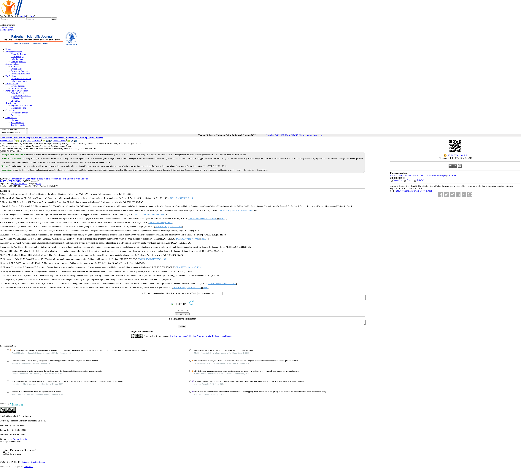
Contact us (10, 110)
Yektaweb (28, 466)
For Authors (10, 76)
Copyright (15, 100)
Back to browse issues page (311, 135)
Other (38, 183)
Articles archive (12, 64)
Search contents (17, 122)
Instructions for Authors (21, 78)
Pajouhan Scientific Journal (33, 462)
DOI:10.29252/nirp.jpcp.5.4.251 (188, 267)
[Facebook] (440, 194)
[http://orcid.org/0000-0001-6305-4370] (44, 141)
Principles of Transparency (16, 91)
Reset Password (7, 30)
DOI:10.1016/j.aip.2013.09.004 (168, 226)
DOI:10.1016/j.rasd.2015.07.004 (233, 210)
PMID (251, 210)
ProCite (424, 175)
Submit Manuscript (19, 81)
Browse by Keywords (20, 74)
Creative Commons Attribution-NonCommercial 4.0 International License (201, 336)
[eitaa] (469, 194)
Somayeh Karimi (34, 140)
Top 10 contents (18, 125)
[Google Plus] (464, 194)
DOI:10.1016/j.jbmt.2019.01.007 (187, 287)
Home (8, 49)
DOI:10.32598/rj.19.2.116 (181, 198)
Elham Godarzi (59, 140)
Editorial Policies (18, 93)
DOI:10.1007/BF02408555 (147, 214)
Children (84, 179)
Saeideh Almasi (6, 140)
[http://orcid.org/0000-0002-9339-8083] (17, 141)
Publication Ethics (18, 98)
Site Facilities (11, 117)
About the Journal (18, 54)
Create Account (6, 27)
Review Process (18, 86)
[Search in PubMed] (24, 141)
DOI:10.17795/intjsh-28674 (160, 222)
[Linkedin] (458, 194)
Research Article (20, 183)
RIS (400, 175)
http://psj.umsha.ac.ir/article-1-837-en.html (414, 191)
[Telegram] (452, 194)
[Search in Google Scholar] (21, 141)
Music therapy (37, 179)
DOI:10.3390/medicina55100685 (203, 218)
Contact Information (19, 113)
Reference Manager (437, 175)
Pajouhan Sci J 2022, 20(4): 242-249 (282, 135)
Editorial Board (17, 59)
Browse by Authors (19, 71)
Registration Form (18, 108)
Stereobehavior (73, 179)
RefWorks (451, 175)
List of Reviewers (18, 88)
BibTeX (393, 175)
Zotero (409, 180)
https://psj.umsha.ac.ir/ (17, 439)
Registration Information (21, 105)
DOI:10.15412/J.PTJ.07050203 (152, 259)
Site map (14, 120)
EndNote (407, 175)
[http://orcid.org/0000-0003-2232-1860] (68, 141)
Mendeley (397, 180)
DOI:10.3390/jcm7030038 (187, 239)
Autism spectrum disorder (55, 179)
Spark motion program (20, 179)
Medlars (416, 175)
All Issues (15, 66)
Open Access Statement (21, 95)
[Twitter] (446, 194)
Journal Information (13, 52)
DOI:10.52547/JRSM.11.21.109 (222, 283)
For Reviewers (11, 83)
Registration (10, 103)
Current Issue (16, 69)
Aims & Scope (17, 56)
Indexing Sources (18, 61)
